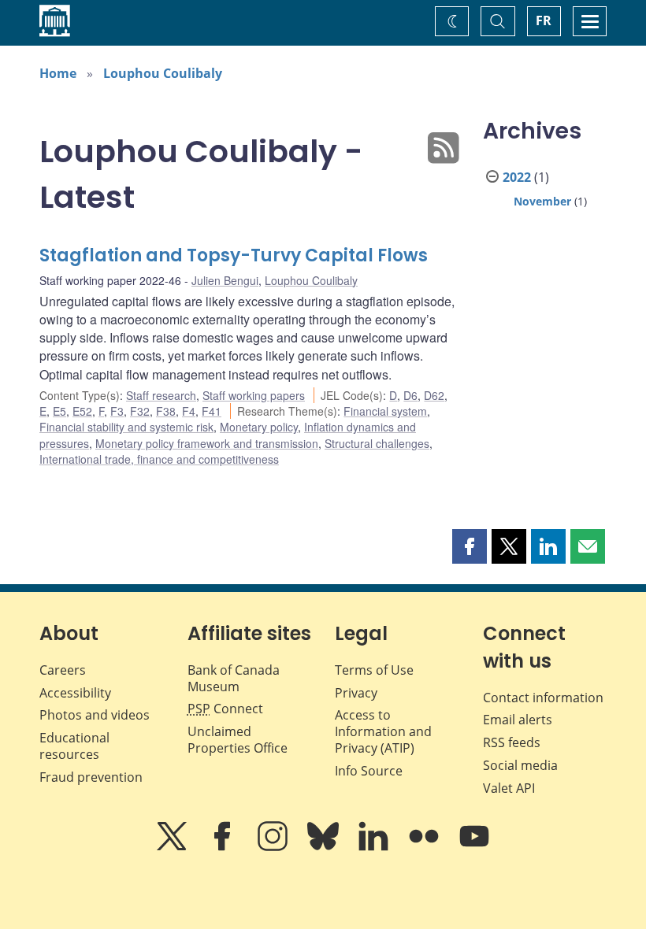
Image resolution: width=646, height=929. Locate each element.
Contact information (543, 697)
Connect (225, 708)
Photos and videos (94, 715)
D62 (434, 395)
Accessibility (75, 692)
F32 (140, 411)
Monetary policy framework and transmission (206, 443)
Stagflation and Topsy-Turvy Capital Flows (233, 255)
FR (543, 20)
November (542, 201)
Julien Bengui (224, 280)
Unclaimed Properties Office (237, 740)
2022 (517, 177)
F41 (211, 411)
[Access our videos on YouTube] (474, 847)
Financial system (385, 411)
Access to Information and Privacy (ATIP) (383, 731)
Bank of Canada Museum (233, 678)
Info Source (369, 770)
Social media (520, 765)
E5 (59, 411)
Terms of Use (374, 670)
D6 (410, 395)
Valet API (509, 788)
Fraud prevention (91, 777)
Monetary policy (259, 427)
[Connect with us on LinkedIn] (375, 847)
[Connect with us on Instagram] (274, 847)
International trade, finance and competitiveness (159, 459)
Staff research (161, 395)
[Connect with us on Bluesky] (324, 847)
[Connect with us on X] (173, 847)
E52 (82, 411)
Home (57, 73)
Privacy (356, 692)
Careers (62, 670)
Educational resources (74, 746)
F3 (117, 411)
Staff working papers (253, 395)
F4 (188, 411)
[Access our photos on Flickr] (425, 847)
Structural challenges (377, 443)
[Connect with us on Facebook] (224, 847)
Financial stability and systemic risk (126, 427)
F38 (166, 411)
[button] (469, 546)
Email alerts (517, 719)
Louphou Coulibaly (162, 73)
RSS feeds (511, 742)
